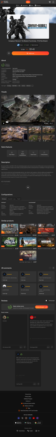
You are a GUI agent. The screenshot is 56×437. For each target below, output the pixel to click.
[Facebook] (30, 418)
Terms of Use (28, 394)
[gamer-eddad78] (4, 317)
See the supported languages (19, 70)
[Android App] (28, 423)
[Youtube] (33, 418)
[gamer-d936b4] (41, 274)
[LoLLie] (22, 274)
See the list (15, 68)
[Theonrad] (18, 354)
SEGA (14, 76)
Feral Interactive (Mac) (27, 74)
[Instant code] (22, 286)
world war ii (14, 85)
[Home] (4, 2)
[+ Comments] (53, 268)
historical (28, 85)
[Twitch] (37, 418)
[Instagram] (26, 418)
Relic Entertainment (17, 74)
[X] (22, 418)
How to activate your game (18, 71)
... (32, 85)
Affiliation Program (28, 398)
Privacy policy (28, 396)
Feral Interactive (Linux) (37, 74)
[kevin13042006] (4, 274)
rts (19, 85)
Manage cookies (28, 428)
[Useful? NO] (24, 347)
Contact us (28, 401)
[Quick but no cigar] (41, 286)
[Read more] (14, 330)
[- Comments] (50, 268)
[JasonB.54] (31, 317)
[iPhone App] (18, 423)
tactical (23, 85)
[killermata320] (4, 286)
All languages (52, 300)
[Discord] (18, 418)
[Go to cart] (50, 2)
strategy (9, 85)
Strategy (14, 79)
